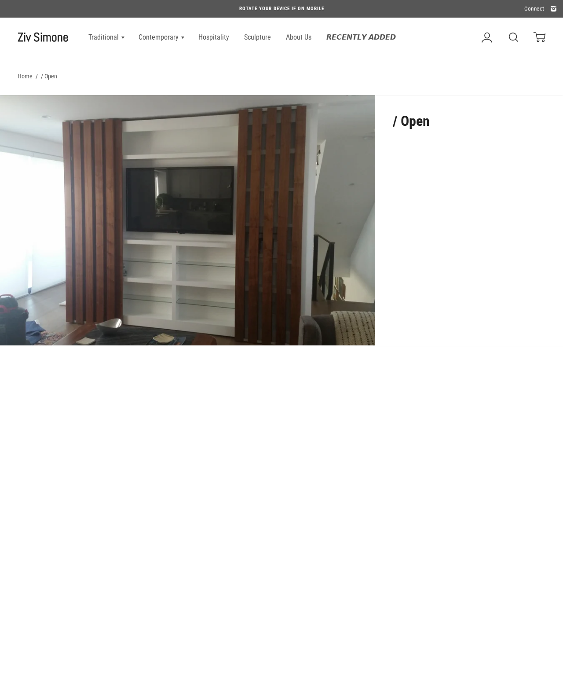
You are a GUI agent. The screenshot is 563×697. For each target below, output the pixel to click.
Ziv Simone (43, 37)
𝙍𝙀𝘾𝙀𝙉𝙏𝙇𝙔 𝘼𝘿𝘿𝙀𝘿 (361, 37)
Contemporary (159, 37)
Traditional (104, 37)
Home (25, 76)
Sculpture (257, 37)
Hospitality (213, 37)
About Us (298, 37)
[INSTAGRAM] (552, 9)
